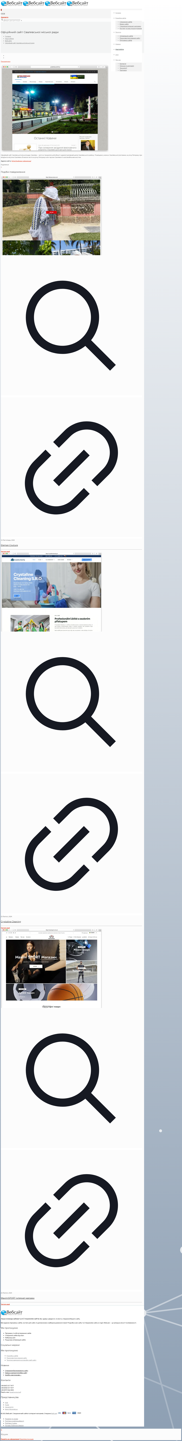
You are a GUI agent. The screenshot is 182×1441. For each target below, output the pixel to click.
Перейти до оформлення (10, 1439)
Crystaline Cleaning (11, 921)
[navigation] (91, 1434)
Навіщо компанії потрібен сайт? (16, 1373)
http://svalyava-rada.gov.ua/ (21, 161)
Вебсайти (8, 41)
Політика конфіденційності (14, 1421)
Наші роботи (9, 38)
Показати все (5, 61)
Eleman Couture (9, 545)
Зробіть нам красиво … (13, 1375)
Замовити (4, 17)
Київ (6, 1403)
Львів (7, 1405)
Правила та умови (11, 1419)
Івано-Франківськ (11, 1409)
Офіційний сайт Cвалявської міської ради (19, 43)
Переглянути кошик (27, 1439)
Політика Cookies (11, 1423)
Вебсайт (54, 1413)
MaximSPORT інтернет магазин (17, 1298)
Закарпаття (9, 1407)
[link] (21, 20)
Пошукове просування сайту (17, 1358)
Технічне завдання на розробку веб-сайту (21, 1360)
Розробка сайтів (12, 1356)
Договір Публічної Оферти (14, 1425)
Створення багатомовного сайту (16, 1370)
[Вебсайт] (44, 5)
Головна (8, 36)
